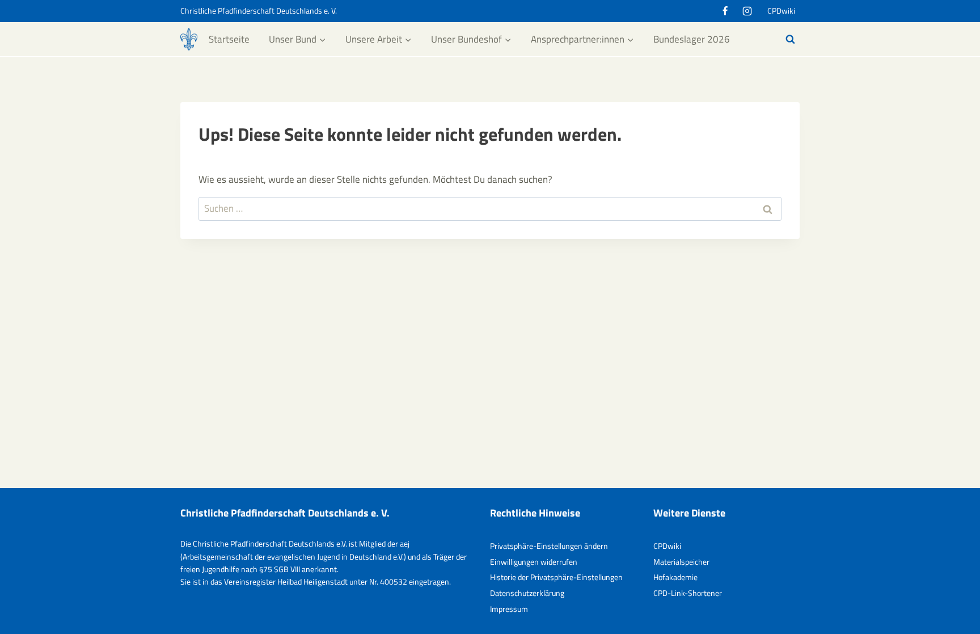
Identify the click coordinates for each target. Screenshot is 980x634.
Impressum (509, 609)
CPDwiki (781, 10)
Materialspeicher (681, 562)
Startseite (229, 39)
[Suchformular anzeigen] (790, 39)
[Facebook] (724, 11)
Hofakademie (675, 577)
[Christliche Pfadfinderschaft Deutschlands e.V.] (188, 39)
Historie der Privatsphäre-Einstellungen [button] (556, 577)
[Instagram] (747, 11)
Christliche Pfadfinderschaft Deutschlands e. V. (258, 10)
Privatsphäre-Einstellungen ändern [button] (549, 546)
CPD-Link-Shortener (687, 593)
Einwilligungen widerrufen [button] (533, 562)
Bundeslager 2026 (691, 39)
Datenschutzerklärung (527, 593)
